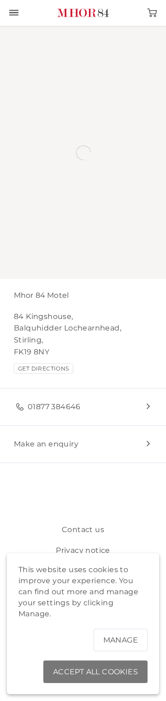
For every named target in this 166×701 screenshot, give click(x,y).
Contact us (83, 529)
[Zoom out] (11, 50)
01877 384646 (54, 406)
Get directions (43, 368)
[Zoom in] (11, 37)
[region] (83, 152)
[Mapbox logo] (15, 274)
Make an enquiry (46, 444)
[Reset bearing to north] (11, 63)
